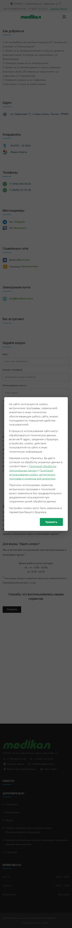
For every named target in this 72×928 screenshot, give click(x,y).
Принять (51, 522)
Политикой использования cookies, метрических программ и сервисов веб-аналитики (32, 474)
